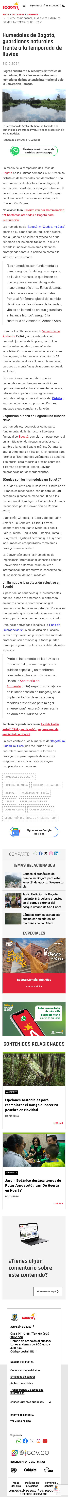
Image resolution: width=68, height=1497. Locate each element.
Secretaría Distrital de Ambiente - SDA (30, 818)
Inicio (5, 14)
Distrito (57, 398)
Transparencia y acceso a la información (26, 1391)
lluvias (9, 801)
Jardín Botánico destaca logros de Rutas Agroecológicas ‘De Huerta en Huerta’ (33, 1185)
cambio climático (40, 809)
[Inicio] (11, 6)
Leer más (58, 1123)
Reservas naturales (33, 801)
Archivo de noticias (21, 1383)
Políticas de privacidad (32, 1484)
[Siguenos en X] (31, 1440)
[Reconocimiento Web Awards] (48, 1470)
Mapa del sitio (16, 1484)
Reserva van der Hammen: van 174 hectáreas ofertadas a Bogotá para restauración (33, 215)
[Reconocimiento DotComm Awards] (30, 1470)
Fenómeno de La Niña (35, 793)
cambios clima (14, 809)
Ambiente (32, 14)
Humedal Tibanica (16, 785)
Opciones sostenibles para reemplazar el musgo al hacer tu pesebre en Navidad (31, 1105)
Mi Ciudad (18, 14)
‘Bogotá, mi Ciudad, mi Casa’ (46, 226)
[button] (35, 854)
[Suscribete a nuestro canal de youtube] (45, 1440)
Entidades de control (22, 1376)
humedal (10, 793)
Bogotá (7, 173)
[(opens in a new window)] (51, 854)
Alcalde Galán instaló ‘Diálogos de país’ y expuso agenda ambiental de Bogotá (30, 729)
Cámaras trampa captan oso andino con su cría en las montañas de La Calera (41, 919)
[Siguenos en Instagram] (38, 1440)
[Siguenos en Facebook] (18, 1440)
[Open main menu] (24, 5)
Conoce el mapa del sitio (25, 1370)
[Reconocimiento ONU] (13, 1470)
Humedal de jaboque (47, 785)
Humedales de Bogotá (19, 777)
